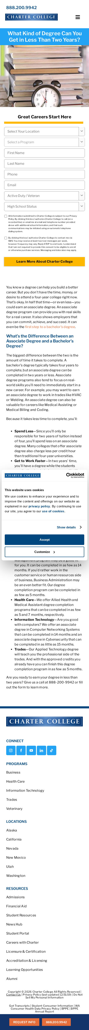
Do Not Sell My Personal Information (54, 996)
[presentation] (44, 174)
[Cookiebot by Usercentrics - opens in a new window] (66, 475)
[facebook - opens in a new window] (21, 750)
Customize (42, 552)
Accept (45, 539)
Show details (66, 527)
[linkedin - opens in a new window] (41, 750)
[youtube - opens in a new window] (31, 750)
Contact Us (13, 994)
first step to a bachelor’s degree (50, 327)
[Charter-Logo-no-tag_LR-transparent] (31, 14)
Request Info (24, 1022)
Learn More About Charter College (44, 261)
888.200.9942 (21, 7)
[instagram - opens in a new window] (11, 750)
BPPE (65, 1008)
